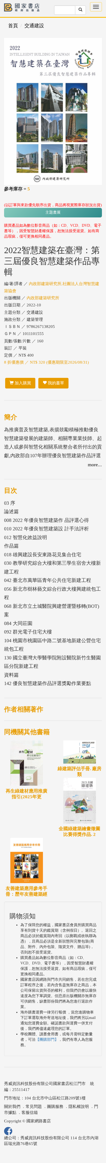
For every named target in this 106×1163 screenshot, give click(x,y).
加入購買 (22, 383)
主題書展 (53, 212)
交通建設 (34, 25)
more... (95, 464)
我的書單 (55, 383)
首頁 (13, 25)
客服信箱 (29, 1112)
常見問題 (34, 1106)
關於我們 (12, 1106)
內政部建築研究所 (43, 298)
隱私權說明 (78, 1106)
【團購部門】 (47, 1040)
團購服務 (55, 1106)
